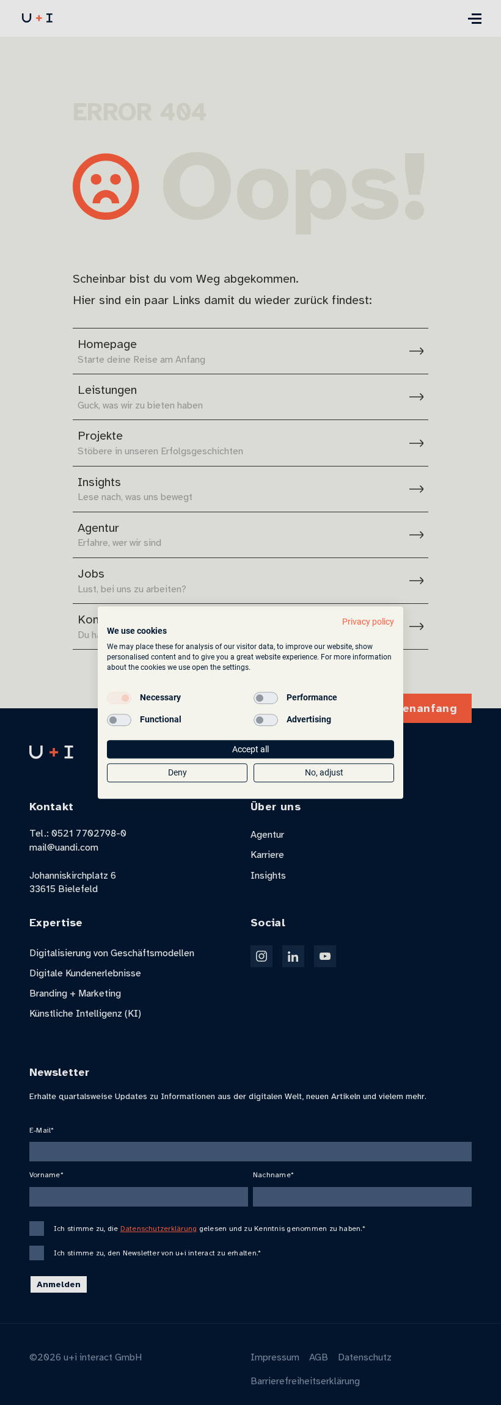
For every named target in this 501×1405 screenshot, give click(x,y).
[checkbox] (119, 698)
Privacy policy (368, 621)
